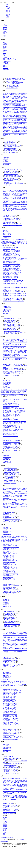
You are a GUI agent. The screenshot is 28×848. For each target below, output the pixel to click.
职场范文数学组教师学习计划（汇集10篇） (14, 332)
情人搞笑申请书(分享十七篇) (9, 709)
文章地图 (11, 837)
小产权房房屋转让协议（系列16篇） (11, 520)
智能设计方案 (6, 600)
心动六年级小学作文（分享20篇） (11, 809)
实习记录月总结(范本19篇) (9, 262)
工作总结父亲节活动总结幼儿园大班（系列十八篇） (15, 293)
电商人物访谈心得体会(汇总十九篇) (11, 440)
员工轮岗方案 (6, 602)
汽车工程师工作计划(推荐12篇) (11, 328)
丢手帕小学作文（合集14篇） (10, 806)
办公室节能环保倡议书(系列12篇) (10, 573)
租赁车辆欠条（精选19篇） (10, 473)
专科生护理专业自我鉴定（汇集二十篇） (13, 170)
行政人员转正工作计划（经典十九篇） (12, 373)
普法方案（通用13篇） (9, 614)
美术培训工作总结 (7, 231)
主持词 (4, 36)
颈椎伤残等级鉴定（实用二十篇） (11, 723)
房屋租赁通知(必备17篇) (8, 558)
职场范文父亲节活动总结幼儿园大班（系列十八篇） (15, 295)
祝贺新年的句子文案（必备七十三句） (14, 82)
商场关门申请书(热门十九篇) (9, 708)
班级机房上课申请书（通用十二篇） (11, 724)
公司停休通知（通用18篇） (9, 579)
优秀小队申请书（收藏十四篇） (10, 739)
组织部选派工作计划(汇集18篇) (11, 324)
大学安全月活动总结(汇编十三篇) (10, 277)
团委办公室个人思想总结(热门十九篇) (11, 591)
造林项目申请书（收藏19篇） (10, 696)
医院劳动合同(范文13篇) (8, 517)
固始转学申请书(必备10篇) (12, 81)
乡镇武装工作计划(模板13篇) (9, 372)
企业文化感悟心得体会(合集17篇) (10, 447)
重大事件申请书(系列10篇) (9, 699)
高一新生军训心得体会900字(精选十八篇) (12, 423)
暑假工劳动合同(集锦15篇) (10, 477)
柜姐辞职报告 (6, 157)
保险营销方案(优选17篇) (9, 617)
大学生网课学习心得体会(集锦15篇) (11, 414)
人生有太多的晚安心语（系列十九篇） (12, 219)
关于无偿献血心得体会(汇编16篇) (10, 417)
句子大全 (5, 57)
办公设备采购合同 (7, 534)
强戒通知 (5, 530)
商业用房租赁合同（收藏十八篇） (11, 472)
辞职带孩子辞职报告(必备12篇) (11, 180)
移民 (4, 818)
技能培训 (5, 230)
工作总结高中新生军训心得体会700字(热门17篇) (14, 410)
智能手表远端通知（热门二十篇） (11, 574)
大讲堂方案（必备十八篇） (9, 662)
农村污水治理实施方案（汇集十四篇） (12, 664)
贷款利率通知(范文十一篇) (9, 578)
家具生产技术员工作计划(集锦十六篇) (11, 368)
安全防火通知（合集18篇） (9, 570)
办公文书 (8, 12)
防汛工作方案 (6, 605)
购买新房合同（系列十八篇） (10, 516)
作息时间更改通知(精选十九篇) (10, 548)
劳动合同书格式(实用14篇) (10, 470)
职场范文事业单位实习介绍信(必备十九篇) (13, 429)
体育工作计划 (6, 313)
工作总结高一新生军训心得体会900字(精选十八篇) (14, 421)
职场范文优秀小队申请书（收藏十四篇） (12, 737)
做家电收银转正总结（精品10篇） (11, 276)
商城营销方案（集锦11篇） (9, 661)
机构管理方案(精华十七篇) (10, 626)
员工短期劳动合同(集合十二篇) (10, 514)
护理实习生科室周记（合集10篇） (11, 146)
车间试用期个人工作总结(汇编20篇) (11, 254)
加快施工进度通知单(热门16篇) (10, 545)
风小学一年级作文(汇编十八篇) (11, 766)
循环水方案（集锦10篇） (9, 615)
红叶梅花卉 (5, 68)
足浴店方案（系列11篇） (9, 657)
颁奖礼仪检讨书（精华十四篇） (11, 179)
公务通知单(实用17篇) (8, 575)
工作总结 (8, 7)
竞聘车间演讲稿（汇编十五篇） (10, 805)
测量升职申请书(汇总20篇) (9, 701)
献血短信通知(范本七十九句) (9, 592)
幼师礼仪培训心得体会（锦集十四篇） (12, 444)
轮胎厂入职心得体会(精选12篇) (10, 433)
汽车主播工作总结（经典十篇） (10, 273)
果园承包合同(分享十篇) (9, 480)
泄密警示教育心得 (7, 383)
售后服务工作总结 (7, 233)
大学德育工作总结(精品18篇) (9, 257)
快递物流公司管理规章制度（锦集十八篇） (14, 183)
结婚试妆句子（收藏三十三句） (11, 150)
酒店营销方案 (6, 599)
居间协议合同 (6, 455)
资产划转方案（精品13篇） (10, 613)
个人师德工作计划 (7, 61)
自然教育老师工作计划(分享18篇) (11, 318)
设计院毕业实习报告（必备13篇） (11, 221)
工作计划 (8, 8)
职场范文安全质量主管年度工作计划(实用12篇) (14, 369)
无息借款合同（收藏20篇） (10, 476)
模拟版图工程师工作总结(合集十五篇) (11, 264)
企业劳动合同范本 (7, 457)
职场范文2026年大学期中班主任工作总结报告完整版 (15, 258)
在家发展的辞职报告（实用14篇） (11, 419)
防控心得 (5, 386)
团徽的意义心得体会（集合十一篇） (11, 404)
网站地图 (3, 837)
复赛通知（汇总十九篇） (9, 552)
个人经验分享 (6, 237)
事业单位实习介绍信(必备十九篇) (10, 430)
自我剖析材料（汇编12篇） (9, 544)
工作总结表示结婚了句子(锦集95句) (11, 269)
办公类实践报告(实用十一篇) (9, 564)
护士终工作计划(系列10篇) (10, 321)
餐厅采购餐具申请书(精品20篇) (10, 703)
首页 (7, 4)
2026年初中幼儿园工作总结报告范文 (11, 266)
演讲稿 (7, 17)
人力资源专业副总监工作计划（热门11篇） (13, 364)
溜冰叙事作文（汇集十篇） (10, 152)
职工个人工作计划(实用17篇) (10, 320)
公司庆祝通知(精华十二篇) (9, 571)
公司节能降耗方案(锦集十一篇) (10, 658)
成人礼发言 (5, 161)
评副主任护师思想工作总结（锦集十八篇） (15, 79)
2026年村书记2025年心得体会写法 (11, 406)
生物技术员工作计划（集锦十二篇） (12, 322)
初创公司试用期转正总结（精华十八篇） (12, 283)
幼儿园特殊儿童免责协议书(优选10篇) (11, 519)
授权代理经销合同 (7, 462)
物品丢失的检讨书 (7, 387)
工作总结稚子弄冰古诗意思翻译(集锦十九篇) (13, 291)
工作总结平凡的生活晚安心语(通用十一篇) (13, 281)
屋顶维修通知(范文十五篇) (9, 587)
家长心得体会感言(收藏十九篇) (10, 407)
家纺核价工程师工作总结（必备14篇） (12, 255)
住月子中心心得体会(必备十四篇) (10, 436)
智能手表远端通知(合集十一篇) (10, 560)
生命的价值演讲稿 (7, 748)
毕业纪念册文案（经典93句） (11, 770)
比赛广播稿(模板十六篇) (8, 222)
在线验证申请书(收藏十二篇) (9, 711)
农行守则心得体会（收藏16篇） (10, 450)
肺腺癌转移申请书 (7, 673)
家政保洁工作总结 (7, 234)
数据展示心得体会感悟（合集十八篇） (12, 426)
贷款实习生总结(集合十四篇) (9, 425)
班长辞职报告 (6, 675)
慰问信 (4, 65)
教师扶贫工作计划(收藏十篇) (10, 329)
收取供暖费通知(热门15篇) (9, 588)
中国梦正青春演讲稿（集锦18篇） (11, 767)
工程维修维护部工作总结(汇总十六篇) (11, 251)
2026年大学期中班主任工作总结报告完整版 (13, 259)
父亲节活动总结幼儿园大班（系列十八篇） (13, 298)
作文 (4, 55)
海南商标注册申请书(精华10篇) (10, 689)
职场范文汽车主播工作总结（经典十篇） (12, 272)
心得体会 (8, 10)
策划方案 (8, 14)
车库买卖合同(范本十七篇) (10, 483)
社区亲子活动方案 (7, 603)
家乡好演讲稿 (6, 744)
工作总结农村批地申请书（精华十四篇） (12, 690)
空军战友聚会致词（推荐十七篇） (11, 223)
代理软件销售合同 (7, 461)
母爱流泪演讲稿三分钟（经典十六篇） (12, 763)
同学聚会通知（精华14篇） (9, 555)
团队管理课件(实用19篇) (8, 512)
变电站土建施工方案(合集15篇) (11, 618)
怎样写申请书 (6, 679)
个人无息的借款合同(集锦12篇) (11, 478)
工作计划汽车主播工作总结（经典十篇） (12, 270)
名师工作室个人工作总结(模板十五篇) (12, 145)
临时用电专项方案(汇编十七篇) (11, 611)
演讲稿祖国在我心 (7, 746)
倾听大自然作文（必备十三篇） (11, 758)
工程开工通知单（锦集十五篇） (10, 567)
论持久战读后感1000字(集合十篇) (10, 218)
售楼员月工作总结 (7, 676)
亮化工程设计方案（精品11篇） (10, 660)
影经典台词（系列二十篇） (10, 182)
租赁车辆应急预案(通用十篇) (12, 86)
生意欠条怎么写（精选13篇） (10, 215)
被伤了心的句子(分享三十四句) (13, 85)
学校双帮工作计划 (7, 306)
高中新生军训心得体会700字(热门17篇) (12, 412)
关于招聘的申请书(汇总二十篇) (10, 716)
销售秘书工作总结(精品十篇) (9, 253)
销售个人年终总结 (7, 310)
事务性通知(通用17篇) (8, 584)
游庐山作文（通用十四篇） (9, 812)
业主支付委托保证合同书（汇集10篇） (13, 481)
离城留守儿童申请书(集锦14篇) (10, 714)
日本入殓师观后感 (7, 382)
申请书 (7, 15)
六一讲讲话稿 (6, 164)
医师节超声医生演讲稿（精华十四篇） (14, 78)
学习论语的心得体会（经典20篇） (11, 432)
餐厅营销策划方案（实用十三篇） (12, 624)
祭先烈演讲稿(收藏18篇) (9, 759)
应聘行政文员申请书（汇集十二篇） (11, 732)
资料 (7, 6)
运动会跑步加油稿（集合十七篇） (13, 83)
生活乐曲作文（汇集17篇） (10, 773)
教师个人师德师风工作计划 (9, 59)
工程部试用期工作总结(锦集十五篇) (11, 274)
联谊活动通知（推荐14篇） (9, 551)
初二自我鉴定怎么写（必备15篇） (11, 172)
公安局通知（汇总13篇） (9, 549)
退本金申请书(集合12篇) (8, 735)
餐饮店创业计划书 (7, 311)
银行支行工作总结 (7, 236)
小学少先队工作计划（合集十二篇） (12, 327)
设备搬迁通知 (6, 527)
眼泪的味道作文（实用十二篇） (11, 771)
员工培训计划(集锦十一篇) (10, 333)
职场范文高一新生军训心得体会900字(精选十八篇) (14, 422)
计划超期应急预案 (7, 307)
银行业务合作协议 (7, 380)
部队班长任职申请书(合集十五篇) (10, 718)
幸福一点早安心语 (7, 163)
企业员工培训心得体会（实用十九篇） (12, 427)
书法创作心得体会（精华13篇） (10, 446)
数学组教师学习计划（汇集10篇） (12, 331)
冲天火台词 (5, 159)
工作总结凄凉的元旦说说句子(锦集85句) (12, 268)
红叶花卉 (5, 66)
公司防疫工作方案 (7, 606)
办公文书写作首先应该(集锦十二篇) (11, 585)
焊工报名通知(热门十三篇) (9, 562)
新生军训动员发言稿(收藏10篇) (11, 174)
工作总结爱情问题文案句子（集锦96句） (12, 265)
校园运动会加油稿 (7, 747)
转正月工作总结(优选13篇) (12, 88)
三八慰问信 (5, 62)
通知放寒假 (5, 532)
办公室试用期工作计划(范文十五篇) (11, 547)
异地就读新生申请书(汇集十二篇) (10, 729)
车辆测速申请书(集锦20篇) (9, 694)
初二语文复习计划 (7, 309)
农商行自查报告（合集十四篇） (11, 185)
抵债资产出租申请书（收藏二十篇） (11, 730)
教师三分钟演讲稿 (7, 750)
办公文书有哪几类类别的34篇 (10, 589)
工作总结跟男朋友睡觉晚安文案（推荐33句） (13, 280)
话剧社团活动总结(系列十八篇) (10, 279)
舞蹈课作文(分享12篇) (9, 756)
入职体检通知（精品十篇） (9, 556)
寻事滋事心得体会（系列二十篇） (11, 401)
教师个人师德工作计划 (8, 58)
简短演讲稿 (5, 751)
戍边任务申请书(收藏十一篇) (9, 722)
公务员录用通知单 (7, 531)
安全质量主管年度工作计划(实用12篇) (11, 371)
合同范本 (8, 11)
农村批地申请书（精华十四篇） (10, 693)
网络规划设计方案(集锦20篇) (10, 625)
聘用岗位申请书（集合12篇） (10, 707)
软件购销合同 (6, 458)
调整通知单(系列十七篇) (8, 559)
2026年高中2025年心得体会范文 (10, 403)
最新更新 (7, 837)
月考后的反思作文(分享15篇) (10, 765)
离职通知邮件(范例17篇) (8, 594)
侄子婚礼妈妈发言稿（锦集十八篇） (12, 176)
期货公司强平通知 (7, 528)
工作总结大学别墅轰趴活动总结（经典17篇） (13, 301)
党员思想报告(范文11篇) (8, 216)
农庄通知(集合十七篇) (8, 577)
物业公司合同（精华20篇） (10, 469)
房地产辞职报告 (6, 677)
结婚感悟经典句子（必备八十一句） (11, 418)
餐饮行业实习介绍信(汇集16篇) (10, 448)
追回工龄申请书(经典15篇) (9, 697)
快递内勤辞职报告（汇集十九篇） (11, 720)
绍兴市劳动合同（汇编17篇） (10, 468)
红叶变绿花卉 (6, 69)
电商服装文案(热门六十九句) (10, 148)
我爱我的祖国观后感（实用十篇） (11, 175)
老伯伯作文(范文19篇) (8, 803)
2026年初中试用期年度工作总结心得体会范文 (13, 408)
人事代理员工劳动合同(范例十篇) (11, 474)
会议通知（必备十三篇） (9, 566)
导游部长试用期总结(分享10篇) (10, 261)
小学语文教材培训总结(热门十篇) (10, 247)
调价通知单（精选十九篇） (9, 563)
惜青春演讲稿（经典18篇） (10, 769)
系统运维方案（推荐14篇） (10, 620)
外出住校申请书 (6, 672)
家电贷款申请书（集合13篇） (10, 719)
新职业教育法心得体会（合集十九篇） (12, 415)
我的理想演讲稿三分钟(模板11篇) (11, 149)
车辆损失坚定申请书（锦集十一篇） (11, 736)
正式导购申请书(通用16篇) (9, 705)
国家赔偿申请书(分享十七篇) (9, 700)
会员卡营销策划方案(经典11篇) (10, 665)
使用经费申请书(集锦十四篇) (9, 733)
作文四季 (5, 160)
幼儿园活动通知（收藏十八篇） (10, 568)
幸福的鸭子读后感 (7, 384)
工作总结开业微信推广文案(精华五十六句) (13, 299)
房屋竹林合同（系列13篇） (9, 513)
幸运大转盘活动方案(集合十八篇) (11, 622)
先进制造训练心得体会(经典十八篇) (11, 443)
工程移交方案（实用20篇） (10, 621)
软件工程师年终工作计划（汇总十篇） (12, 325)
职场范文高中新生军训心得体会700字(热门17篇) (14, 411)
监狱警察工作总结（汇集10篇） (10, 290)
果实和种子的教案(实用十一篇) (11, 178)
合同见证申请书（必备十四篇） (10, 715)
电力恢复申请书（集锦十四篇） (10, 704)
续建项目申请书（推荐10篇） (10, 712)
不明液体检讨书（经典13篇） (10, 171)
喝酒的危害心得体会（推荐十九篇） (11, 442)
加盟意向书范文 (6, 459)
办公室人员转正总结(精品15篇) (10, 553)
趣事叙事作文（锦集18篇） (9, 808)
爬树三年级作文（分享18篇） (10, 810)
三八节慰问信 (6, 64)
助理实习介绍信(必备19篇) (9, 434)
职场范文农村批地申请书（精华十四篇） (12, 692)
